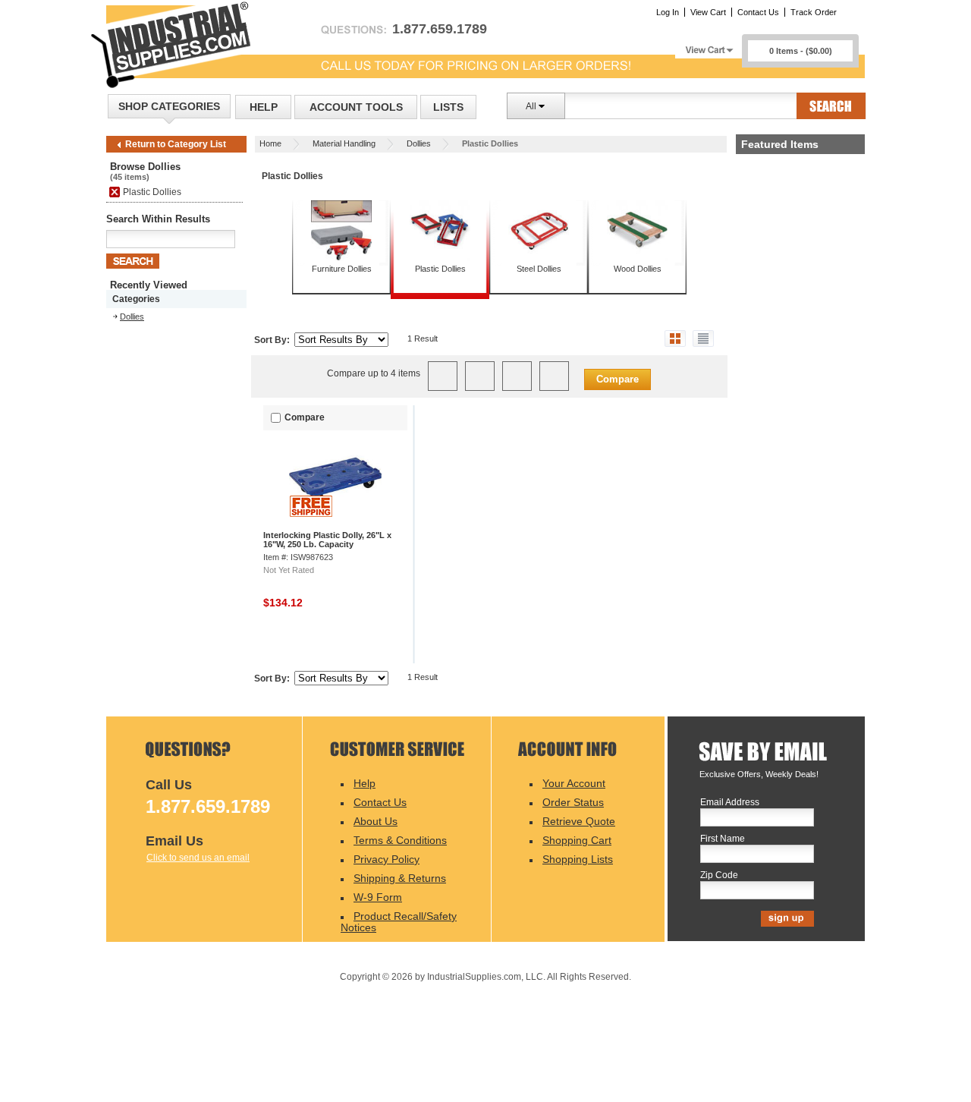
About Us (376, 821)
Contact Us (758, 12)
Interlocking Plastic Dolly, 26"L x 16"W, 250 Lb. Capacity (327, 540)
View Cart (708, 12)
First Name (722, 839)
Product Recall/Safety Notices (399, 922)
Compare (617, 379)
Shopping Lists (577, 859)
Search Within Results (158, 219)
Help (264, 107)
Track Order (813, 12)
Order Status (573, 802)
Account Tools (356, 107)
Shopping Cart (576, 840)
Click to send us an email (198, 857)
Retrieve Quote (578, 821)
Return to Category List (175, 144)
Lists (448, 107)
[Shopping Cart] (708, 45)
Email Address (729, 803)
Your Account (573, 783)
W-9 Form (378, 897)
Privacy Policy (387, 859)
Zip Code (719, 875)
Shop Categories (169, 106)
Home (270, 143)
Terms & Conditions (400, 840)
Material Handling (344, 143)
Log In (667, 12)
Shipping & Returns (400, 878)
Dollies (419, 143)
